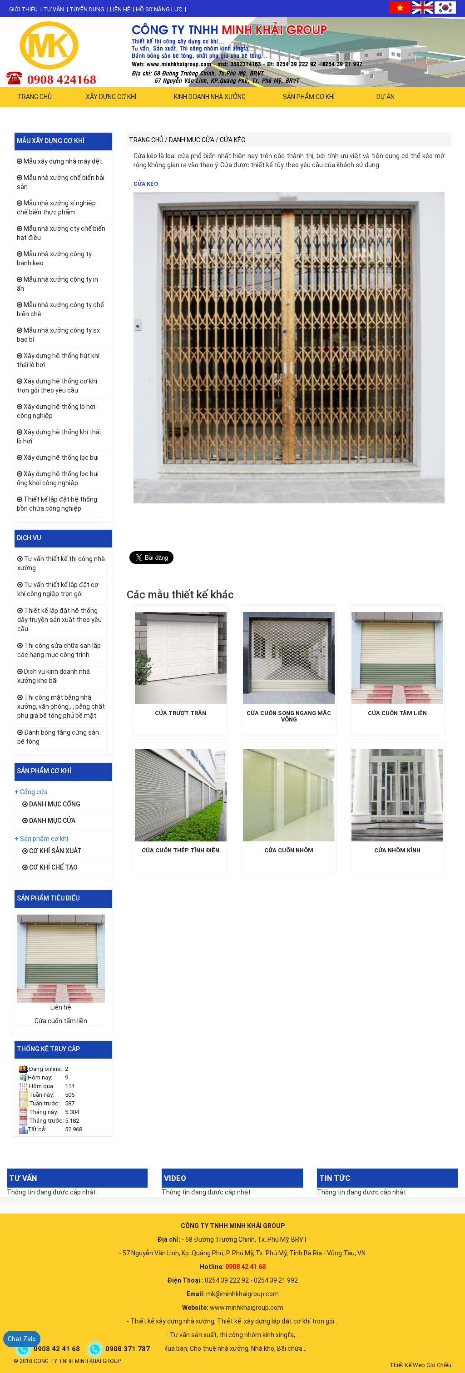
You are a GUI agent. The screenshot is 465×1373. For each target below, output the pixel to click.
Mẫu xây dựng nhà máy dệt (63, 161)
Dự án (385, 96)
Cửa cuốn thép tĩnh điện (180, 850)
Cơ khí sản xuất (55, 851)
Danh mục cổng (54, 804)
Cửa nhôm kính (397, 850)
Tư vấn (53, 9)
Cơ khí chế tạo (53, 867)
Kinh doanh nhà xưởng (210, 96)
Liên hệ (120, 9)
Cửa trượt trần (180, 713)
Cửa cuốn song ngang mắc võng (289, 716)
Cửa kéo (146, 183)
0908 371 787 (128, 1349)
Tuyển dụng (86, 9)
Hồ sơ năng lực (159, 9)
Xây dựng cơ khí (111, 96)
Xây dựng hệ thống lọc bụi (61, 457)
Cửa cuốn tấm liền (61, 1021)
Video (175, 1178)
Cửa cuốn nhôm (288, 850)
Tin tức (334, 1178)
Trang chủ (34, 96)
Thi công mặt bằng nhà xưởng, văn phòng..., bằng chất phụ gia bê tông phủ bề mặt (61, 706)
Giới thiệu (23, 9)
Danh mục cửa (51, 820)
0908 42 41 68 (58, 1349)
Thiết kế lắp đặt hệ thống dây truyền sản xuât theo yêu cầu (59, 619)
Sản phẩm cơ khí (309, 96)
